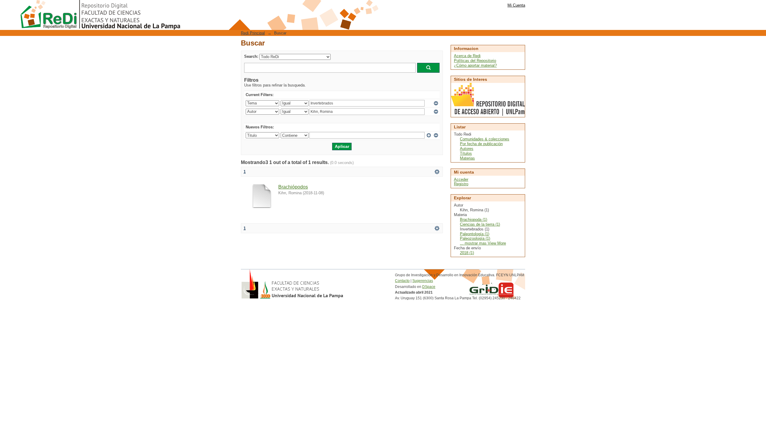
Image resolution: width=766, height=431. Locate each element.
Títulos (466, 153)
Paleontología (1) (474, 234)
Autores (466, 148)
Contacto (402, 281)
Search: (251, 56)
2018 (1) (467, 253)
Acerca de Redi (467, 56)
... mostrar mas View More (483, 243)
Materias (467, 158)
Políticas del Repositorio (475, 60)
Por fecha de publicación (481, 144)
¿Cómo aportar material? (475, 65)
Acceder (461, 179)
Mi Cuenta (516, 5)
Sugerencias (422, 281)
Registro (461, 184)
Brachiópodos (293, 186)
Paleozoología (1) (475, 238)
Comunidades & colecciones (484, 139)
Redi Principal (253, 33)
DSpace (428, 287)
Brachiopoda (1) (473, 219)
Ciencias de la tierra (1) (480, 224)
